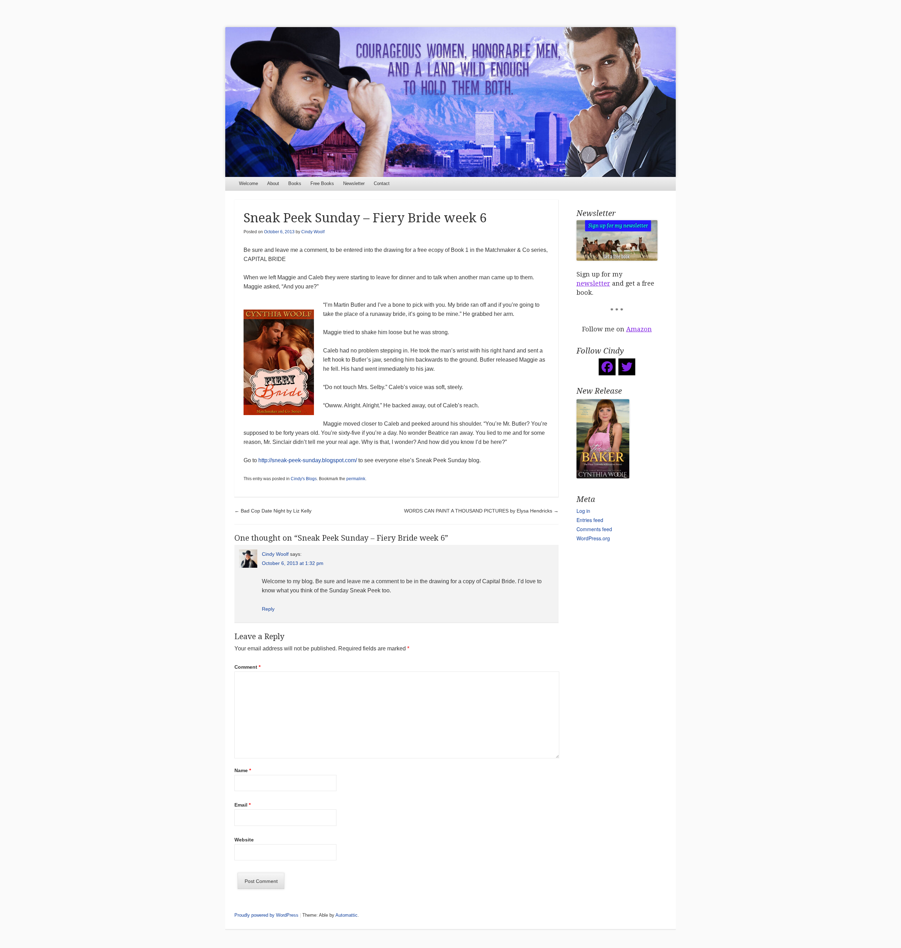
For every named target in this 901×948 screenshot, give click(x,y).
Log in (583, 510)
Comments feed (594, 529)
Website (244, 839)
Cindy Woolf (313, 231)
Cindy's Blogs (304, 478)
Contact (382, 183)
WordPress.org (593, 538)
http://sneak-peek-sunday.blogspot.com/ (307, 460)
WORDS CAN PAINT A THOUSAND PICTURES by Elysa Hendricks (481, 511)
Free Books (322, 183)
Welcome (248, 183)
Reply (268, 609)
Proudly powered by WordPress (266, 915)
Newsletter (354, 183)
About (273, 183)
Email (242, 805)
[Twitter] (626, 366)
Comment (247, 667)
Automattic (346, 915)
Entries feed (589, 519)
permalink (355, 478)
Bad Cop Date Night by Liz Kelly (272, 511)
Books (294, 183)
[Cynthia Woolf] (450, 102)
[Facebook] (607, 366)
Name (242, 770)
